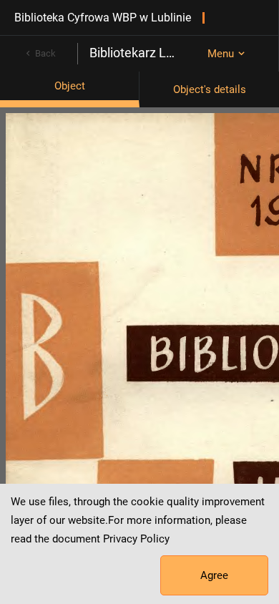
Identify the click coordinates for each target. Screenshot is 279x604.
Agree (214, 575)
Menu (220, 53)
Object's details (209, 89)
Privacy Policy (136, 538)
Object (69, 85)
